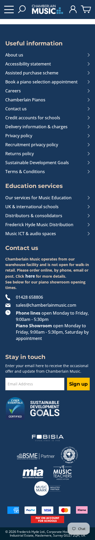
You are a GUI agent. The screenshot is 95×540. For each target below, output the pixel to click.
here (30, 276)
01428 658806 (29, 297)
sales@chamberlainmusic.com (46, 305)
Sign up (78, 384)
